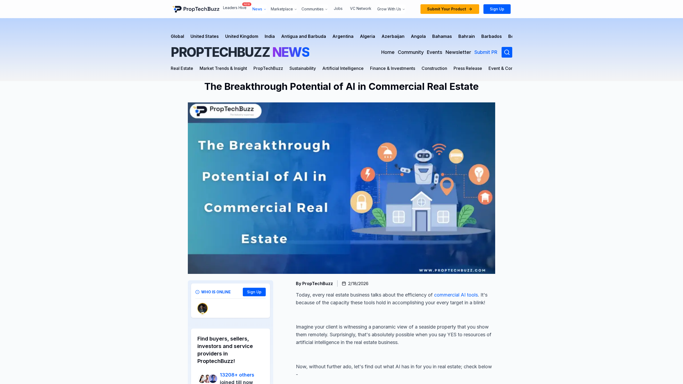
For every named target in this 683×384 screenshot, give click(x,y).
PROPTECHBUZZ (240, 52)
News (257, 9)
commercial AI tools (455, 295)
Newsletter (458, 52)
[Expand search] (507, 52)
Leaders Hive (235, 7)
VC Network (360, 8)
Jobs (338, 8)
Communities (312, 9)
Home (388, 52)
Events (434, 52)
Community (411, 52)
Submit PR (485, 52)
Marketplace (282, 9)
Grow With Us (389, 9)
